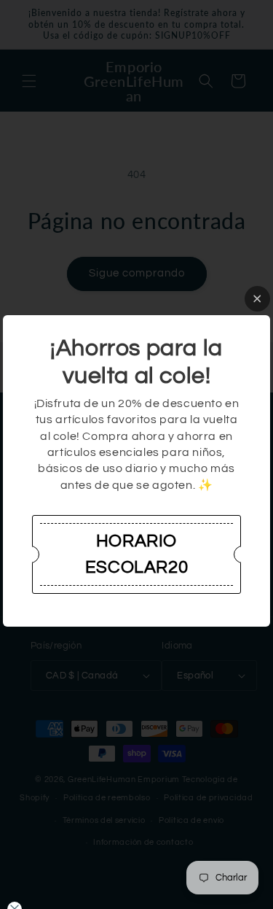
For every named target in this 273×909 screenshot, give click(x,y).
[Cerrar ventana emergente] (257, 299)
